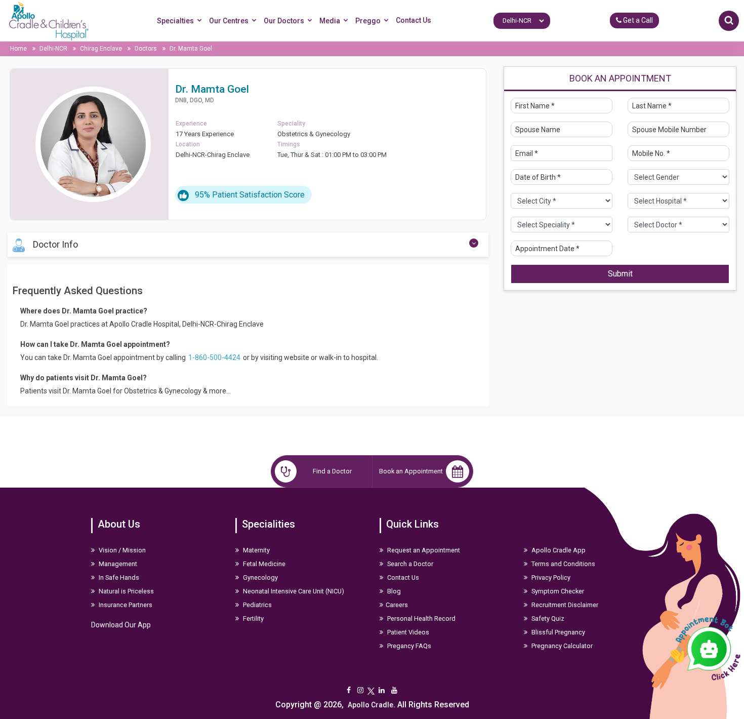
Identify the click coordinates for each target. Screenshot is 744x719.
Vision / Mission (121, 550)
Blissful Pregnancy (557, 632)
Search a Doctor (409, 564)
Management (117, 564)
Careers (397, 605)
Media (329, 21)
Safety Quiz (547, 618)
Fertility (252, 618)
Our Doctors (284, 21)
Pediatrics (256, 605)
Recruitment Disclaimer (564, 605)
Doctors (146, 48)
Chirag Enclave (101, 48)
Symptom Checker (557, 591)
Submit (620, 273)
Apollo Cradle (370, 705)
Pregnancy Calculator (561, 646)
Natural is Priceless (125, 591)
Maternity (255, 550)
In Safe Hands (118, 577)
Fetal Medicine (263, 564)
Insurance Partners (124, 605)
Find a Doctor (332, 471)
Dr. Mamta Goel (191, 48)
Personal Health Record (421, 618)
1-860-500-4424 (215, 357)
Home (19, 48)
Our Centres (229, 21)
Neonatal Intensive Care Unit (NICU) (292, 591)
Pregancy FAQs (408, 646)
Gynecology (259, 577)
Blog (393, 591)
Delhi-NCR (54, 48)
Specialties (175, 21)
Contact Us (413, 20)
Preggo (368, 21)
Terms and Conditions (562, 564)
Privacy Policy (550, 577)
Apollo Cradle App (558, 550)
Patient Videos (407, 632)
